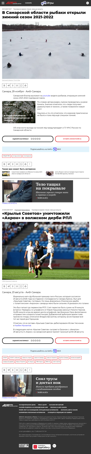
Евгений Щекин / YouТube (11, 80)
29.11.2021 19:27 (7, 9)
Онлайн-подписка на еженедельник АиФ (33, 407)
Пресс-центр (42, 405)
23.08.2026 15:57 (7, 210)
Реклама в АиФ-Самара (58, 407)
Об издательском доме (27, 405)
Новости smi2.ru (9, 203)
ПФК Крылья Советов (9, 281)
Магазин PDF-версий (56, 405)
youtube (46, 96)
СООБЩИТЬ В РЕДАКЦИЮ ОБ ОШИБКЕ (60, 412)
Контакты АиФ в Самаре (69, 410)
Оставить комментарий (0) (72, 139)
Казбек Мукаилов (23, 325)
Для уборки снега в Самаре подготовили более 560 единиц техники (69, 173)
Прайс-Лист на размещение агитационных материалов (38, 410)
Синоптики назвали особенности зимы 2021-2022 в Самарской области (27, 173)
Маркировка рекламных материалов (32, 412)
